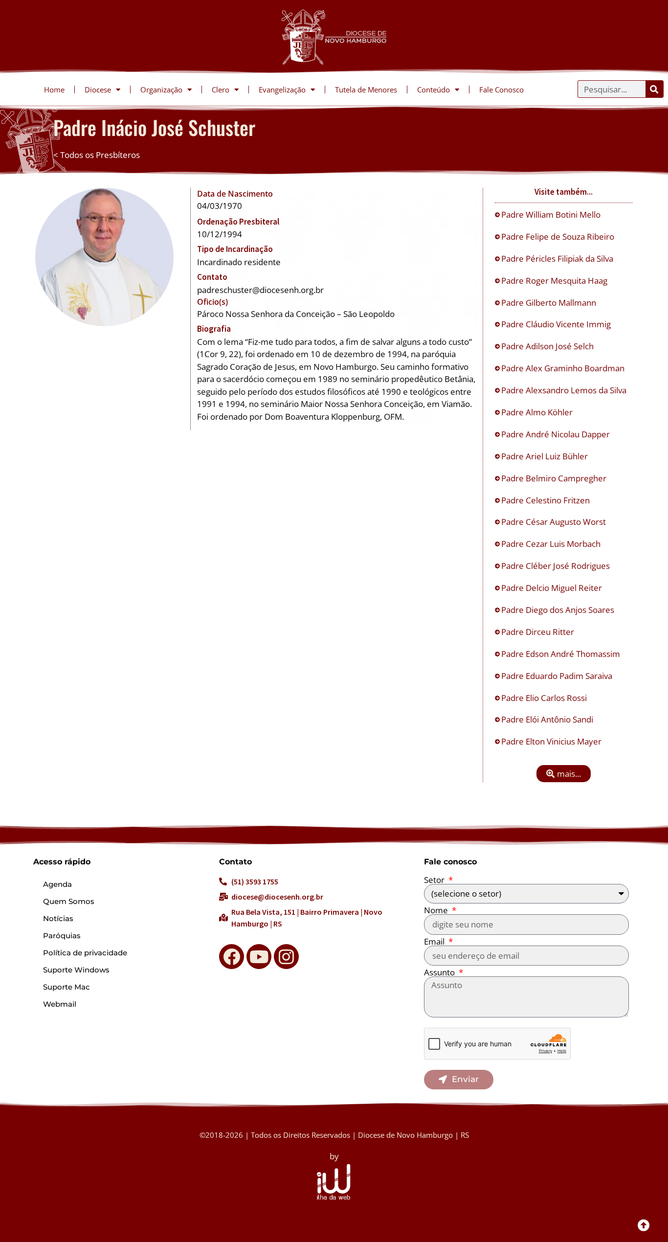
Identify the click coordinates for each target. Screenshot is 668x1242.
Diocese (98, 89)
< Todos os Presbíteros (96, 154)
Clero (220, 89)
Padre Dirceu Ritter (538, 631)
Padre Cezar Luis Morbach (551, 543)
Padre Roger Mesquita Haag (555, 280)
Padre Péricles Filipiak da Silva (558, 258)
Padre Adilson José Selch (548, 346)
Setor (435, 880)
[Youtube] (258, 956)
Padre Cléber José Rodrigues (556, 565)
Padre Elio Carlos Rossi (545, 697)
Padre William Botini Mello (551, 214)
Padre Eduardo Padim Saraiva (557, 675)
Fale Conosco (501, 89)
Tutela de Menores (366, 89)
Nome (437, 910)
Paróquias (62, 935)
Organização (161, 89)
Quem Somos (68, 901)
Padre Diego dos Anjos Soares (558, 609)
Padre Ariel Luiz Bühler (545, 456)
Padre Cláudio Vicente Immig (557, 324)
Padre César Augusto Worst (554, 521)
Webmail (59, 1004)
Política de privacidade (85, 952)
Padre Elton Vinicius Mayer (552, 741)
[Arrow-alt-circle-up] (643, 1225)
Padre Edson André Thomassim (561, 653)
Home (54, 89)
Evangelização (282, 89)
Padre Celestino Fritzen (546, 500)
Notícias (58, 918)
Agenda (57, 884)
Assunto (440, 972)
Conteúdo (433, 89)
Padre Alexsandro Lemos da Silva (564, 390)
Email (435, 941)
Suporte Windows (76, 969)
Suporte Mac (66, 987)
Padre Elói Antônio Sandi (548, 719)
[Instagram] (286, 956)
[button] (563, 773)
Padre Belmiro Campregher (554, 478)
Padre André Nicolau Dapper (556, 434)
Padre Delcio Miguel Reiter (552, 587)
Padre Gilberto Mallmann (549, 302)
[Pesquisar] (654, 89)
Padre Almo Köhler (538, 412)
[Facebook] (231, 956)
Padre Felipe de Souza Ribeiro (558, 236)
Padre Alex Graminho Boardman (563, 368)
